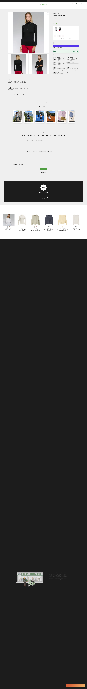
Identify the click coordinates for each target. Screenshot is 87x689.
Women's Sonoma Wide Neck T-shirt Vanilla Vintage (62, 230)
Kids (45, 7)
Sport (41, 7)
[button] (75, 4)
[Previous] (4, 220)
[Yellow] (62, 227)
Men (25, 7)
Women (29, 7)
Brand (49, 7)
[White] (7, 227)
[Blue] (33, 227)
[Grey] (49, 227)
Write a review (43, 169)
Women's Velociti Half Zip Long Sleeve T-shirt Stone (22, 230)
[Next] (83, 220)
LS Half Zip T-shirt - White (9, 229)
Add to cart (66, 42)
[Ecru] (34, 227)
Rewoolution (56, 13)
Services (54, 7)
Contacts (60, 7)
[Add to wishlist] (48, 13)
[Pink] (36, 227)
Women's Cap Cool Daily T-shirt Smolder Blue (49, 230)
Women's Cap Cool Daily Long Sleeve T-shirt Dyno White (35, 230)
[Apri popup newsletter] (81, 686)
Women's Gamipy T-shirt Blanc (76, 229)
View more (43, 198)
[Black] (9, 227)
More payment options (57, 47)
